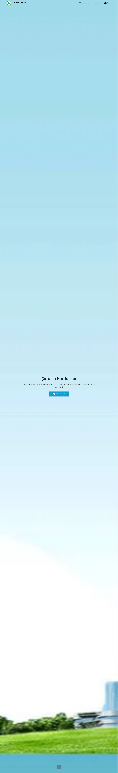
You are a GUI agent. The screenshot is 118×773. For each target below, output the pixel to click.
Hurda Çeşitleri (99, 3)
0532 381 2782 (60, 394)
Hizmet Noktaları (85, 3)
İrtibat (109, 3)
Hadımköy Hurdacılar (19, 2)
